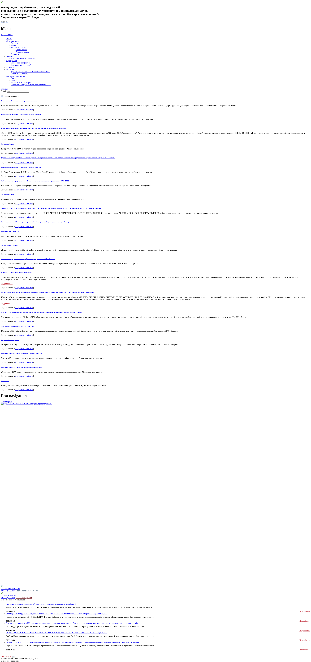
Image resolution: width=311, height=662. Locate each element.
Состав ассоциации (24, 598)
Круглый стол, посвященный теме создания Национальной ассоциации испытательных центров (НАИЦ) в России (41, 312)
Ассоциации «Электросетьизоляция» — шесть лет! (19, 101)
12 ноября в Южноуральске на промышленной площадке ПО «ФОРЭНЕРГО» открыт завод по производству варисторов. (56, 613)
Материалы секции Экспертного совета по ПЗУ (31, 85)
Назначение (5, 381)
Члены (13, 45)
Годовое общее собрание (10, 245)
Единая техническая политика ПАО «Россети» (30, 72)
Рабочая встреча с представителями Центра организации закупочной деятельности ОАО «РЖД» (35, 181)
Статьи (14, 78)
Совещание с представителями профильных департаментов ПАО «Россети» (28, 259)
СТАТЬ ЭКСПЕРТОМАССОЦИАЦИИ (10, 590)
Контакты (10, 67)
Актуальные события (24, 110)
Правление (15, 43)
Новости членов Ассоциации (23, 58)
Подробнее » (304, 611)
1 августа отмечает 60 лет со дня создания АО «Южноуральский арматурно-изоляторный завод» (35, 222)
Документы (15, 54)
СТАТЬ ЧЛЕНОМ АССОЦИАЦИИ (8, 596)
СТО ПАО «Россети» (19, 74)
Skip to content (7, 35)
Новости (9, 56)
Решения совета (22, 52)
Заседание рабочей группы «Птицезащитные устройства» (21, 353)
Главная (9, 39)
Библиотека (11, 69)
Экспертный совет (18, 47)
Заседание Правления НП (10, 231)
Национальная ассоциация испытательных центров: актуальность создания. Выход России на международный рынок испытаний (47, 292)
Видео (13, 80)
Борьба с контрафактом (20, 63)
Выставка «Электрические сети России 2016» (17, 272)
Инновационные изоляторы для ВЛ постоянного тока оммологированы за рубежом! (41, 604)
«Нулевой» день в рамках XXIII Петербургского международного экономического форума (33, 128)
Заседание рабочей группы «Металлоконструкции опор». (21, 367)
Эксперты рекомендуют (16, 76)
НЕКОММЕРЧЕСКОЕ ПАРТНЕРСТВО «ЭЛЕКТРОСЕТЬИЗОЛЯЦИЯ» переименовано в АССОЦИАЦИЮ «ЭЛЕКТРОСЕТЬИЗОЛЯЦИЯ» (51, 208)
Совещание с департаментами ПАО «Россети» (17, 326)
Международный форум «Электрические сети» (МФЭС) (21, 114)
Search (3, 91)
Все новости (6, 656)
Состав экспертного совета (27, 591)
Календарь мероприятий (21, 65)
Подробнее (7, 284)
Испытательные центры (21, 82)
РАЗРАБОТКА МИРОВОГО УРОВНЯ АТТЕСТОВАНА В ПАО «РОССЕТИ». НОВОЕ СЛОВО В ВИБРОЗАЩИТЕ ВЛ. (56, 633)
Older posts (6, 402)
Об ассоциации (12, 41)
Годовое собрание (7, 144)
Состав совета (21, 50)
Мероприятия (11, 61)
